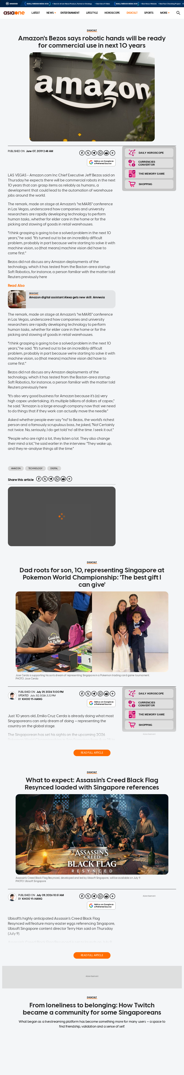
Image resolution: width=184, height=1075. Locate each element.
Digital (54, 468)
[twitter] (88, 153)
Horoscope (112, 12)
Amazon (15, 468)
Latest (36, 12)
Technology (35, 468)
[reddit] (106, 153)
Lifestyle (92, 12)
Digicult (132, 12)
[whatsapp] (100, 153)
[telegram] (94, 153)
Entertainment (70, 12)
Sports (148, 12)
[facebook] (82, 153)
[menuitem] (35, 13)
